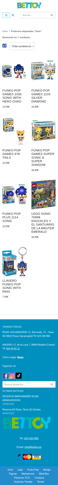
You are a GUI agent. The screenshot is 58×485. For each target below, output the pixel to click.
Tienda (40, 481)
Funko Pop (33, 469)
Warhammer (27, 473)
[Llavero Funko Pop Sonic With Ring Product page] (14, 262)
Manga (46, 469)
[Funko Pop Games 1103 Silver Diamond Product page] (43, 71)
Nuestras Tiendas (23, 481)
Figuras (13, 473)
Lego (20, 469)
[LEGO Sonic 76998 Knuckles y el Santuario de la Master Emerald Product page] (43, 194)
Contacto (39, 477)
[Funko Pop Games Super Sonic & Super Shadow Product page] (43, 131)
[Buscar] (13, 15)
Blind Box (44, 473)
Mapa (20, 357)
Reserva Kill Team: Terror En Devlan (21, 409)
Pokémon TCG (22, 477)
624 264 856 (31, 438)
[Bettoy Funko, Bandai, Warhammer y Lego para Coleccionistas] (29, 5)
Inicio (5, 31)
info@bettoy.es (32, 447)
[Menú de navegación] (6, 15)
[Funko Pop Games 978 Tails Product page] (14, 131)
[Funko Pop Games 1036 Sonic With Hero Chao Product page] (14, 71)
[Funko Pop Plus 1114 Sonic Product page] (14, 194)
